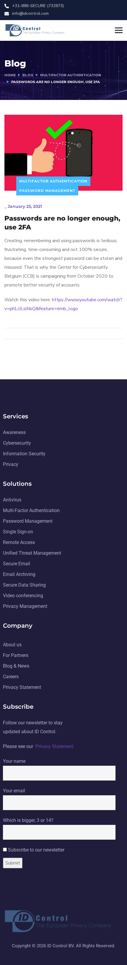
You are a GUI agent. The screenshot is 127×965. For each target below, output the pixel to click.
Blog (27, 75)
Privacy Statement (54, 746)
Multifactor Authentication (70, 75)
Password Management (47, 190)
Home (10, 75)
